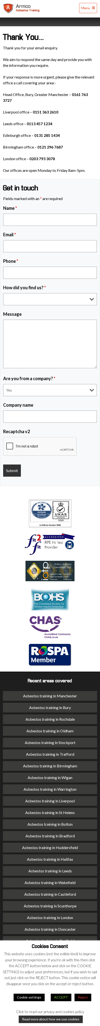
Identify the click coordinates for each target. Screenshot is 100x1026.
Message (12, 314)
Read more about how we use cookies (50, 1019)
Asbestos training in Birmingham (50, 765)
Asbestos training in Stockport (50, 742)
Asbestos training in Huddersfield (50, 847)
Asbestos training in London (50, 917)
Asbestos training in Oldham (50, 730)
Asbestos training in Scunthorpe (50, 905)
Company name (18, 405)
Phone (10, 261)
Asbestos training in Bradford (50, 835)
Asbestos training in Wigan (50, 777)
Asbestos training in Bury (50, 707)
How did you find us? (24, 287)
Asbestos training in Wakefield (50, 882)
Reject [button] (83, 997)
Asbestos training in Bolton (50, 824)
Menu (86, 8)
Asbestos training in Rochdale (50, 719)
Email (9, 234)
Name (10, 208)
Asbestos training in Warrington (50, 789)
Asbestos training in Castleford (50, 894)
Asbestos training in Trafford (50, 754)
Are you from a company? (29, 378)
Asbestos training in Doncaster (50, 929)
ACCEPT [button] (61, 997)
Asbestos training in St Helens (50, 812)
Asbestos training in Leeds (50, 870)
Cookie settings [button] (29, 997)
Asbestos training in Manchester (50, 695)
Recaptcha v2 (16, 431)
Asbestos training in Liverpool (50, 800)
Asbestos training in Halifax (50, 859)
